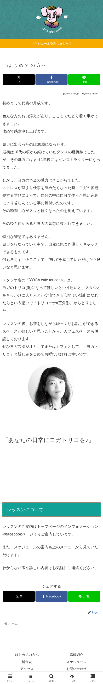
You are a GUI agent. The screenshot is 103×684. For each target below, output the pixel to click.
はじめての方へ (27, 655)
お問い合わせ (76, 669)
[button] (93, 604)
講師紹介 (76, 655)
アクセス (27, 669)
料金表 (27, 662)
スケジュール (76, 662)
